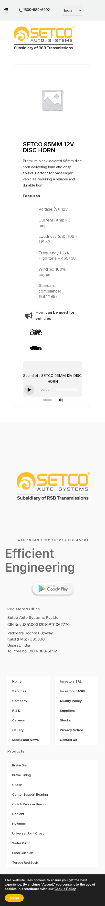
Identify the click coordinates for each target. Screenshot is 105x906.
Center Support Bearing (30, 794)
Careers (18, 720)
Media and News (25, 740)
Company (19, 701)
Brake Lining (21, 775)
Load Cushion (22, 853)
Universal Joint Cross (28, 833)
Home (16, 681)
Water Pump (21, 843)
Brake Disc (20, 765)
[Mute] (60, 400)
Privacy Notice (71, 730)
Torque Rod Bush (25, 862)
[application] (52, 389)
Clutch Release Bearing (30, 804)
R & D (16, 710)
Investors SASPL (73, 691)
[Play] (29, 389)
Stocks (65, 720)
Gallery (18, 730)
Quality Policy (71, 701)
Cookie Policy (64, 889)
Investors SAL (71, 681)
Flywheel (19, 824)
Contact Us (68, 740)
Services (19, 691)
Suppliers (67, 710)
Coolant (18, 814)
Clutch (17, 785)
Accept (14, 898)
